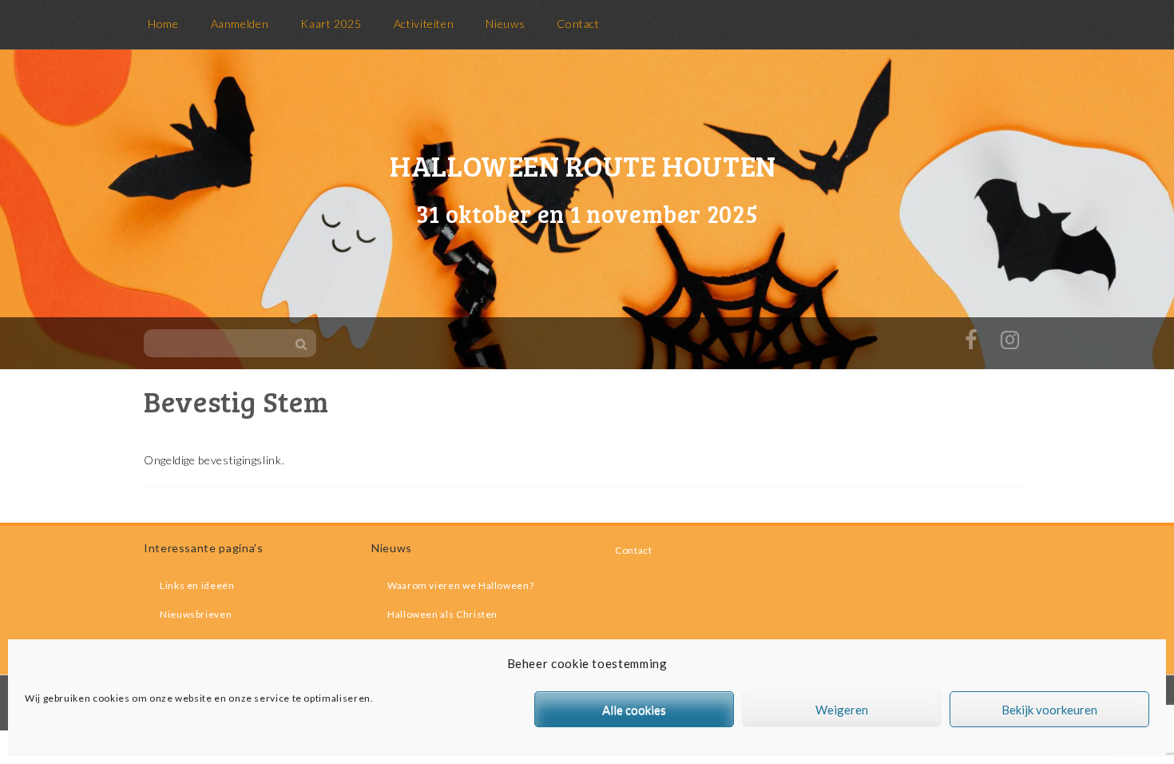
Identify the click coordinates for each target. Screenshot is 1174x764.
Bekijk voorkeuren (1049, 709)
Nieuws (505, 23)
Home (163, 23)
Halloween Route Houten (583, 165)
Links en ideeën (197, 585)
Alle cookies (634, 709)
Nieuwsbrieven (196, 614)
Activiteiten (424, 23)
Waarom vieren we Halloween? (460, 585)
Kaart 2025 (330, 23)
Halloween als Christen (442, 614)
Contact (578, 23)
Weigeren (841, 709)
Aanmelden (240, 23)
